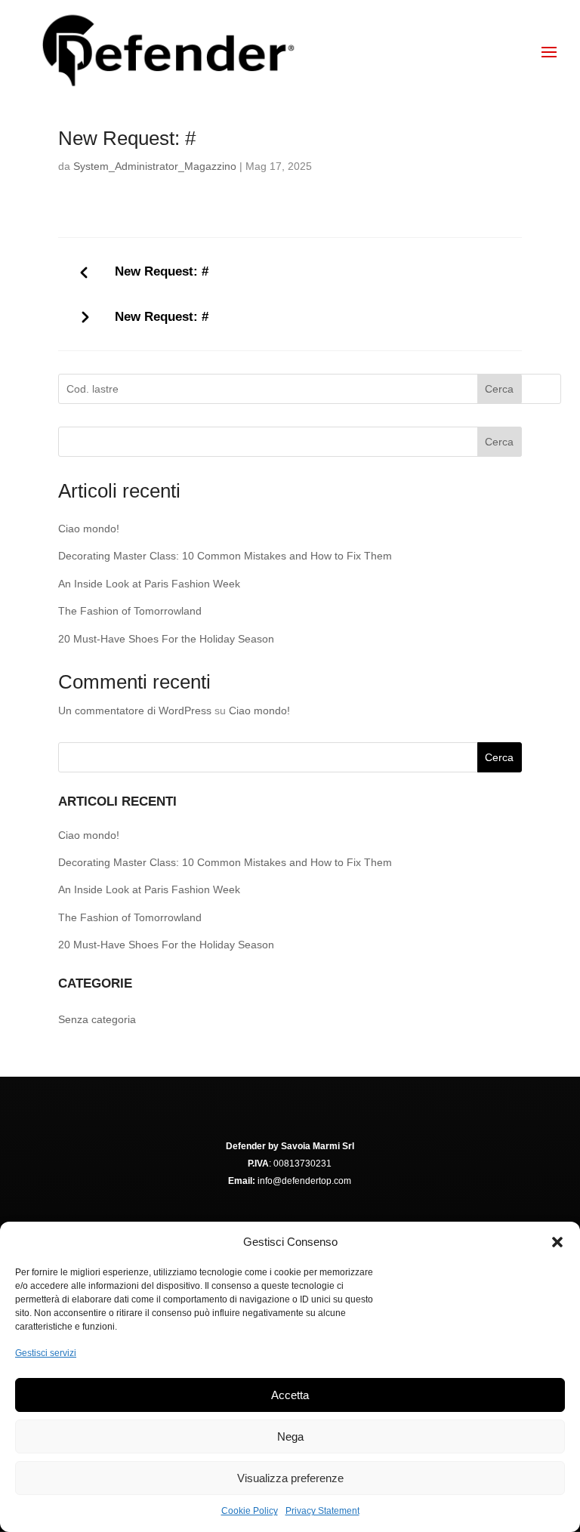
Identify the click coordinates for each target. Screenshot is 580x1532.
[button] (557, 1242)
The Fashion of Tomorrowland (130, 611)
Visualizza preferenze (290, 1478)
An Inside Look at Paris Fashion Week (149, 584)
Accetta (290, 1395)
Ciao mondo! (88, 528)
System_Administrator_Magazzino (154, 166)
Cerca (499, 389)
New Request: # (161, 271)
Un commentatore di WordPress (134, 710)
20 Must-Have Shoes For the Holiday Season (166, 639)
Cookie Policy (249, 1511)
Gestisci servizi (45, 1353)
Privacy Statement (322, 1511)
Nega (290, 1436)
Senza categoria (97, 1019)
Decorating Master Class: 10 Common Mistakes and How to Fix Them (225, 556)
